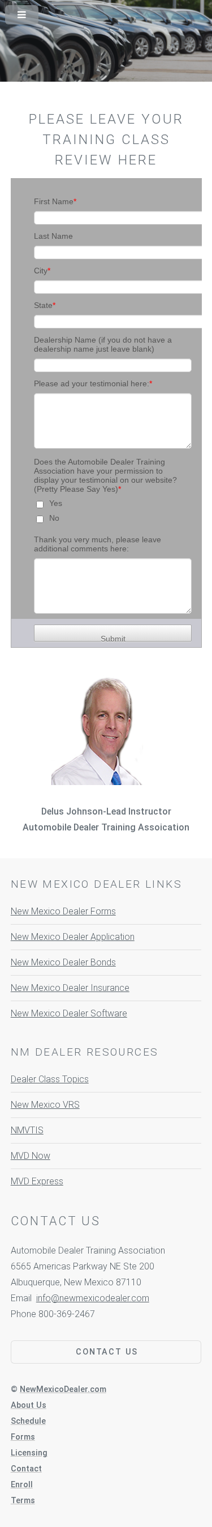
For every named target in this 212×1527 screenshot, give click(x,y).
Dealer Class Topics (50, 1079)
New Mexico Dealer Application (73, 936)
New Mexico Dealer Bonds (63, 962)
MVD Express (37, 1181)
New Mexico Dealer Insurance (70, 987)
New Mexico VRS (45, 1104)
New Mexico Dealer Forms (63, 911)
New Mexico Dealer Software (69, 1013)
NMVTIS (27, 1130)
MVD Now (30, 1155)
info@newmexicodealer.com (92, 1298)
